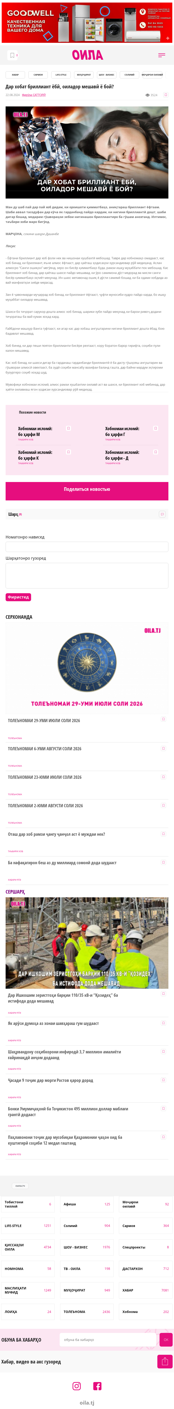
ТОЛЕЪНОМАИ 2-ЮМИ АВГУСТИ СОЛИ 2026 (45, 806)
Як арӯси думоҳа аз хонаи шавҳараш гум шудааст (53, 1023)
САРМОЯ (38, 74)
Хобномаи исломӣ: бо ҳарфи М (35, 431)
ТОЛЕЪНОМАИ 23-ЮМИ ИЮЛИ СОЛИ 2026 (45, 777)
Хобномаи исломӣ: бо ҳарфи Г (122, 431)
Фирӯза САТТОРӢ (34, 95)
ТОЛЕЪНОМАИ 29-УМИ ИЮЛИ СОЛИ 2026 (44, 721)
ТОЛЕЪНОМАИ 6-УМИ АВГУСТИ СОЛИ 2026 (44, 749)
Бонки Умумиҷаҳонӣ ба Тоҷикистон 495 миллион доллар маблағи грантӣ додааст (68, 1112)
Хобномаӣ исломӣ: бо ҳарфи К (35, 455)
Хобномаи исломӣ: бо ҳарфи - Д (122, 455)
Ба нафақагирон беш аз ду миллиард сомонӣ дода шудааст (62, 863)
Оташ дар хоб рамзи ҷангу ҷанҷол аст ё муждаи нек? (56, 834)
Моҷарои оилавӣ (152, 74)
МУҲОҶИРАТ (84, 74)
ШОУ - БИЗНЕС (106, 74)
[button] (161, 55)
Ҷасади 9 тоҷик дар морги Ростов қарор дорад (50, 1080)
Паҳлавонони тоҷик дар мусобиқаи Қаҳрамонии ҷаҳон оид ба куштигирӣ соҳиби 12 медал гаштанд (65, 1140)
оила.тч (20, 1186)
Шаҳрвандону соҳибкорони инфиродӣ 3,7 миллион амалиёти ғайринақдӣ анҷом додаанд (64, 1055)
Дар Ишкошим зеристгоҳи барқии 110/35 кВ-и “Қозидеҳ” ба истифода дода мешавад (63, 998)
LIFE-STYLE (61, 74)
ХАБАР (15, 74)
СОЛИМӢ (129, 74)
